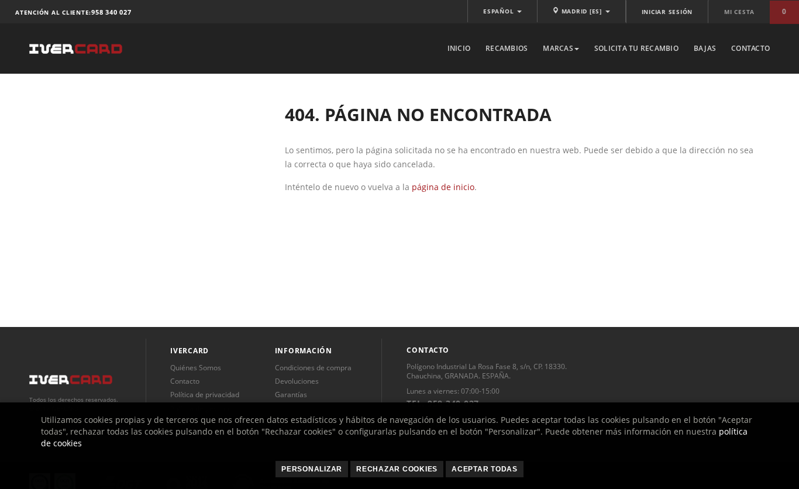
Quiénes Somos (195, 368)
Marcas (558, 48)
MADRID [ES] (581, 11)
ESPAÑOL (499, 11)
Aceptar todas (485, 469)
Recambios (506, 48)
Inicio (459, 48)
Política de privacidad (204, 395)
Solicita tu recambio (636, 48)
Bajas (705, 48)
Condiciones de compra (313, 368)
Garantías (291, 395)
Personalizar (311, 469)
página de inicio (443, 186)
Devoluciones (297, 381)
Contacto (750, 48)
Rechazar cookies (397, 469)
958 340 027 (111, 12)
